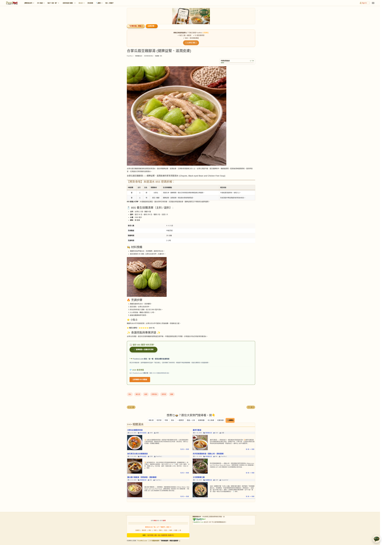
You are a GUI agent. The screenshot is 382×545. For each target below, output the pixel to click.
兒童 (165, 530)
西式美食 (90, 3)
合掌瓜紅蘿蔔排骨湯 (135, 430)
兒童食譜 (220, 420)
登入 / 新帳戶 (109, 3)
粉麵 (175, 530)
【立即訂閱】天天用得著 (191, 281)
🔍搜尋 (98, 3)
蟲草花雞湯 (197, 430)
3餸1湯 (151, 420)
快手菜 (159, 420)
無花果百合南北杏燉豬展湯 (137, 454)
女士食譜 (211, 420)
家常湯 (164, 394)
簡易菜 (144, 530)
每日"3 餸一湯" (52, 3)
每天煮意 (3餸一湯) (153, 535)
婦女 (150, 530)
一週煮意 (180, 420)
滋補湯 (137, 530)
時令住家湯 (143, 433)
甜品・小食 (191, 420)
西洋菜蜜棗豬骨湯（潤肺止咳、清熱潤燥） (209, 454)
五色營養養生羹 (199, 477)
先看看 (191, 286)
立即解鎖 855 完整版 (140, 379)
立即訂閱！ (152, 26)
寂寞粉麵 (201, 420)
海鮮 (170, 530)
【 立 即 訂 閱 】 (191, 43)
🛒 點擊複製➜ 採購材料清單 (143, 349)
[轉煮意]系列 (28, 3)
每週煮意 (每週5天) (167, 535)
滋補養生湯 (208, 480)
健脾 (171, 394)
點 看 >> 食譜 (184, 449)
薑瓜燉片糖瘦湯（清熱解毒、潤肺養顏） (142, 477)
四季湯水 (154, 394)
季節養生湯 (138, 56)
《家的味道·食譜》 (68, 3)
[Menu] (373, 3)
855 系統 (40, 3)
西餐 (160, 530)
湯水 (129, 394)
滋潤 (145, 394)
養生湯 (138, 394)
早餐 (166, 420)
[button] (376, 539)
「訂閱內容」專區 (135, 26)
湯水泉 (80, 3)
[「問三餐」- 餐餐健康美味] (191, 16)
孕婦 (155, 530)
